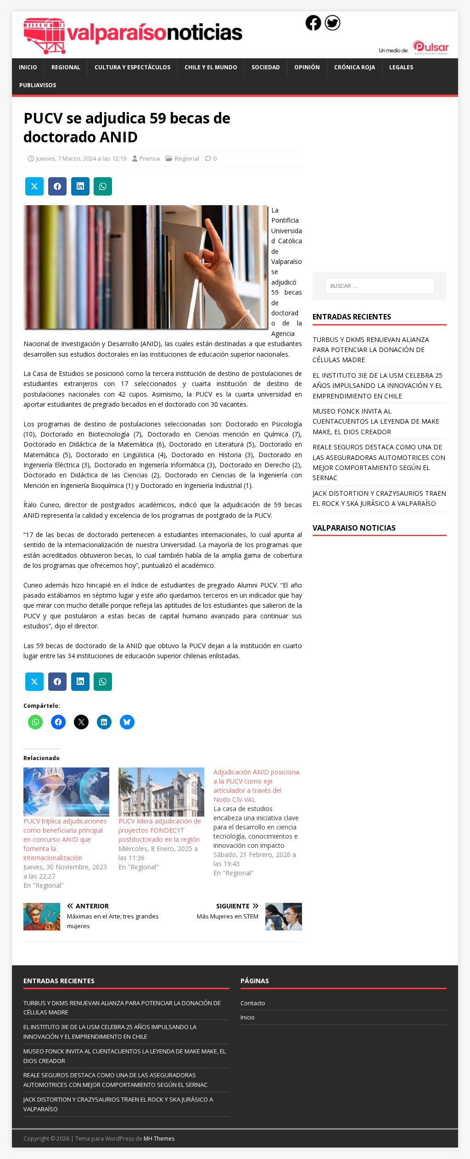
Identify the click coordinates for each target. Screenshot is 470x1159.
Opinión (307, 67)
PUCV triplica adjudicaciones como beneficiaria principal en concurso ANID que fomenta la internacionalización (65, 839)
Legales (401, 67)
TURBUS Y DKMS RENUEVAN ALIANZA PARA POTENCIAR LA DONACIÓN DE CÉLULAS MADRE (371, 349)
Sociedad (266, 67)
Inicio (28, 67)
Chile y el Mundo (211, 67)
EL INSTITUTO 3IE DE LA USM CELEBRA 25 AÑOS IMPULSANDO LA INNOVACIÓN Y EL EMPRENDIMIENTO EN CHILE (377, 385)
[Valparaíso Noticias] (235, 53)
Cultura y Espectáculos (132, 67)
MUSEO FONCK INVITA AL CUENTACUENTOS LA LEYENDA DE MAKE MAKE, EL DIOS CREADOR (376, 421)
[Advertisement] (390, 193)
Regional (65, 67)
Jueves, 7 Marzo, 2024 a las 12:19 (81, 158)
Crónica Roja (354, 67)
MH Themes (159, 1138)
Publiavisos (37, 85)
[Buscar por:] (379, 286)
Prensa (150, 158)
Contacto (253, 1003)
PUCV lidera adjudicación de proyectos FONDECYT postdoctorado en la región (159, 830)
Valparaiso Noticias (354, 528)
